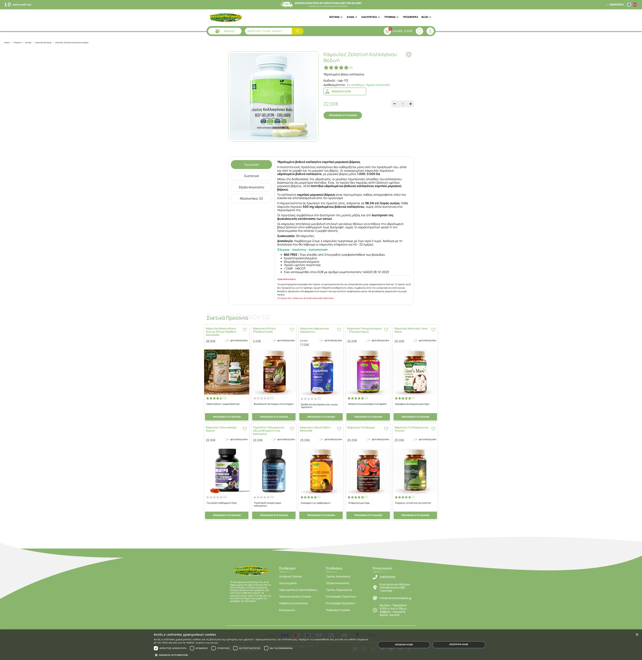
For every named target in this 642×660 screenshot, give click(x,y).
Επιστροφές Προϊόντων (341, 596)
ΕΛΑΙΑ (350, 17)
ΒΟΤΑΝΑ (334, 17)
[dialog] (321, 644)
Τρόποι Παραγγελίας (339, 590)
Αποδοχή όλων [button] (404, 644)
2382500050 (387, 577)
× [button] (637, 634)
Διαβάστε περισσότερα (207, 642)
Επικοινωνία (287, 610)
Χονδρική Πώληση (290, 576)
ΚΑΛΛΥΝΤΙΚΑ (369, 17)
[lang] (629, 5)
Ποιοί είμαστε (288, 583)
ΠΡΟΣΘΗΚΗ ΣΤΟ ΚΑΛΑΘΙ (343, 115)
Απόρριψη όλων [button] (458, 644)
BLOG (424, 17)
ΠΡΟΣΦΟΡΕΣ (410, 17)
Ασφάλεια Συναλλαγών (293, 603)
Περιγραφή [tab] (251, 164)
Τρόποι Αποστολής (338, 576)
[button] (262, 654)
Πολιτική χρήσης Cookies (295, 596)
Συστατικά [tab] (251, 176)
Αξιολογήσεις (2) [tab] (251, 198)
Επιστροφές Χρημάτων (340, 603)
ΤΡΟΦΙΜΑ (390, 17)
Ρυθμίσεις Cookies (338, 610)
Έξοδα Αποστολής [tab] (251, 187)
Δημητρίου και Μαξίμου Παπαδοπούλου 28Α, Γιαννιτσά (395, 587)
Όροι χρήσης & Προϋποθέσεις (298, 590)
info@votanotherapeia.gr (396, 598)
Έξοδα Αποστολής (337, 583)
